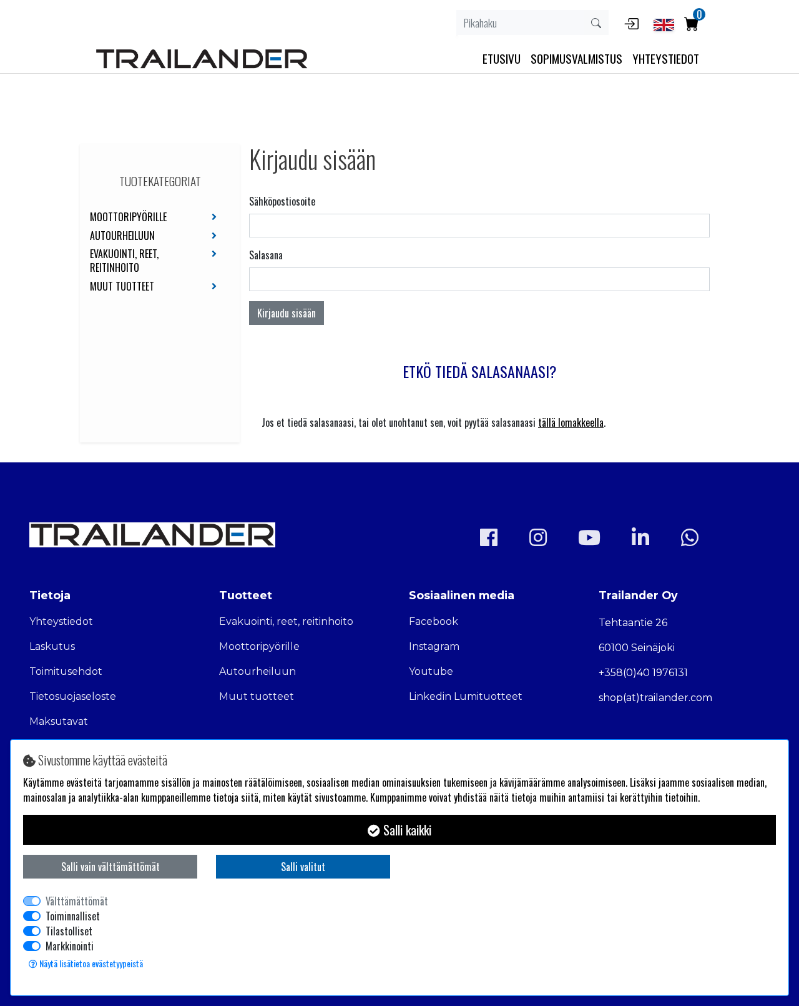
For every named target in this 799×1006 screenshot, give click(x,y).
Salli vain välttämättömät (110, 866)
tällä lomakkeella (571, 422)
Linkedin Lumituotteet (465, 696)
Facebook (433, 621)
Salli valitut (303, 866)
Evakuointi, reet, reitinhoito (124, 260)
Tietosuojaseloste (72, 696)
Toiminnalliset (73, 916)
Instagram (434, 646)
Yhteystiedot (61, 621)
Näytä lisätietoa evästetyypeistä (90, 963)
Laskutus (52, 646)
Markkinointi (70, 946)
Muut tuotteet (122, 287)
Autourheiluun (122, 236)
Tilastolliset (69, 931)
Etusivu (502, 58)
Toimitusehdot (65, 671)
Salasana (266, 254)
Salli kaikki (405, 829)
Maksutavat (58, 721)
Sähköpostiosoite (282, 201)
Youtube (431, 671)
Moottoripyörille (128, 217)
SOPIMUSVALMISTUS (576, 58)
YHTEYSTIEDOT (665, 58)
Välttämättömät (77, 901)
